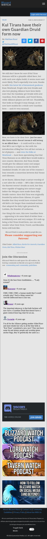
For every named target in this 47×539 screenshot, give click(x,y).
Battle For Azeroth (29, 244)
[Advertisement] (24, 352)
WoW (4, 20)
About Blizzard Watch (12, 509)
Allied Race (16, 244)
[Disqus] (23, 302)
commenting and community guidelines (21, 265)
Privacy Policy (19, 512)
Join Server (36, 417)
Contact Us (26, 509)
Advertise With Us (34, 512)
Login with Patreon (38, 14)
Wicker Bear (20, 247)
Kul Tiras (10, 247)
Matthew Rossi (11, 39)
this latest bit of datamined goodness (26, 85)
